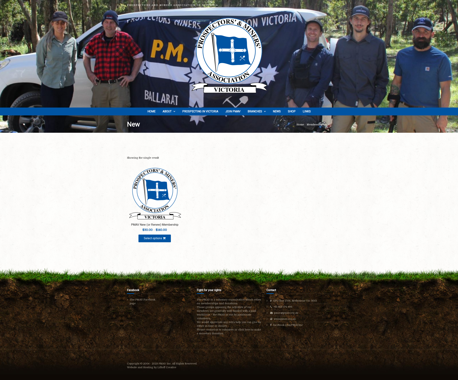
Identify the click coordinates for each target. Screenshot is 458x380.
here (247, 329)
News (277, 111)
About (167, 111)
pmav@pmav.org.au (286, 312)
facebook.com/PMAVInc (288, 325)
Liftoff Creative (166, 367)
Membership (315, 124)
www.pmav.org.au (285, 318)
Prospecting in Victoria (200, 111)
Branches (255, 111)
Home (151, 111)
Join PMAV (232, 111)
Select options (153, 238)
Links (307, 111)
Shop (292, 111)
